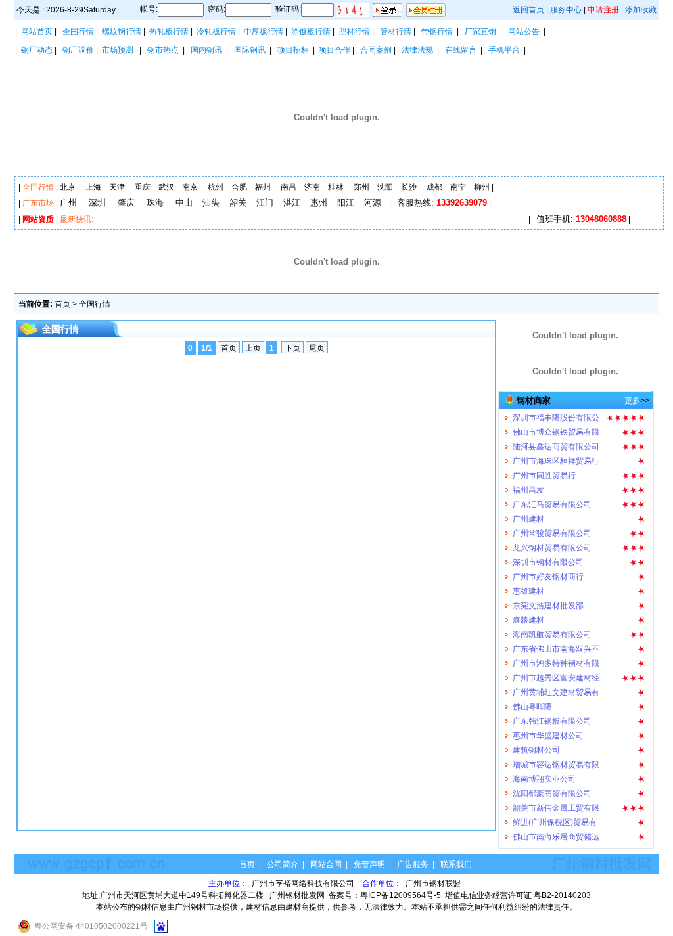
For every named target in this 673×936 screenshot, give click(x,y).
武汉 (166, 187)
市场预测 (117, 50)
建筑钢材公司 (536, 743)
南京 (190, 187)
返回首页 (528, 9)
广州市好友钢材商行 (548, 570)
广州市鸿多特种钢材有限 (556, 656)
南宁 (458, 187)
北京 (68, 187)
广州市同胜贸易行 (544, 469)
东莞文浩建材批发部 (548, 599)
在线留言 (460, 50)
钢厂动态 (37, 50)
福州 (263, 187)
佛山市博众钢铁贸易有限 (556, 425)
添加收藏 (641, 9)
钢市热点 (163, 50)
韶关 (237, 203)
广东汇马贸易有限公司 (552, 497)
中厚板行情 (263, 31)
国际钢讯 (250, 50)
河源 (372, 203)
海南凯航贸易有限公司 (552, 628)
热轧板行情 (169, 31)
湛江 (291, 203)
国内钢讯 (206, 50)
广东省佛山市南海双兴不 (556, 642)
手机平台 (504, 50)
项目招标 (293, 50)
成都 (434, 187)
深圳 (97, 203)
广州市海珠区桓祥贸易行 (556, 454)
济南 (312, 187)
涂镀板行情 (311, 31)
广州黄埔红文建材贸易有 (556, 685)
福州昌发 (528, 483)
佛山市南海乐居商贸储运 (556, 830)
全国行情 (78, 31)
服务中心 (566, 9)
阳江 (345, 203)
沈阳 (385, 187)
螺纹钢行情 (121, 31)
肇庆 (126, 203)
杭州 (215, 187)
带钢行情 (437, 31)
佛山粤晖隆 (532, 700)
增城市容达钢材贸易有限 (556, 758)
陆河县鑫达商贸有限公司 (556, 440)
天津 (117, 187)
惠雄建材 (528, 584)
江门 (264, 203)
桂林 (336, 187)
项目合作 (334, 50)
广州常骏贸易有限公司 (552, 526)
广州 (68, 203)
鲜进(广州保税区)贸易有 (555, 815)
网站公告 (524, 31)
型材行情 (354, 31)
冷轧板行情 (216, 31)
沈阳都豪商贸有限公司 (552, 786)
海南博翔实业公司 (544, 772)
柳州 (482, 187)
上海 (93, 187)
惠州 (318, 203)
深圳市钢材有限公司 (548, 555)
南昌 (288, 187)
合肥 (239, 187)
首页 (62, 304)
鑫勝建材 (528, 613)
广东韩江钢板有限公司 (552, 714)
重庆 (143, 187)
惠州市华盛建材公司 (548, 729)
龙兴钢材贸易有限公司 (552, 541)
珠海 (155, 203)
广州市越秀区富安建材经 (556, 671)
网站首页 (37, 31)
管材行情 (395, 31)
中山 (184, 203)
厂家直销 (480, 31)
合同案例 (376, 50)
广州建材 (528, 512)
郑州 (361, 187)
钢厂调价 (78, 50)
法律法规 (417, 50)
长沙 (409, 187)
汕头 (211, 203)
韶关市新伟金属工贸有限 (556, 801)
